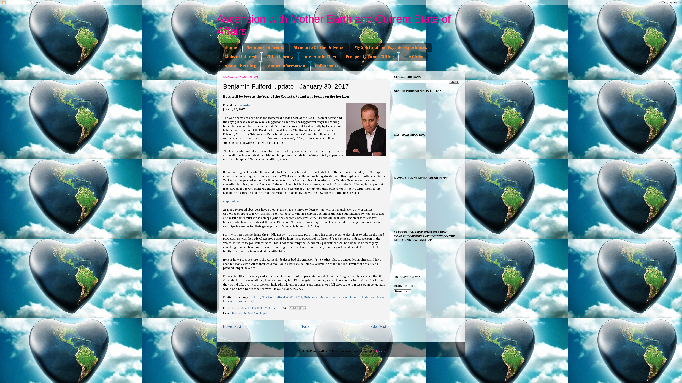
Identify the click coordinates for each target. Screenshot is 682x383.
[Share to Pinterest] (304, 308)
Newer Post (232, 327)
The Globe (413, 57)
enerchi (240, 308)
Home (231, 48)
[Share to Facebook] (301, 308)
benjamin (243, 105)
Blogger (380, 351)
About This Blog (240, 66)
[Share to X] (298, 308)
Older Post (377, 327)
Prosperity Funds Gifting (370, 57)
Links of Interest (240, 57)
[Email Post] (284, 308)
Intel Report (261, 313)
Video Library (280, 57)
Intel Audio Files (319, 57)
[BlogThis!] (294, 308)
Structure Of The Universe (319, 48)
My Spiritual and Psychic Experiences (390, 48)
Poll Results (326, 66)
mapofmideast (232, 201)
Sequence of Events (265, 48)
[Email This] (291, 308)
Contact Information (285, 66)
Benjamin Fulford (242, 313)
